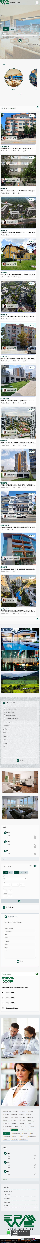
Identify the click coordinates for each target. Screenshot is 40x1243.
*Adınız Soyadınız (8, 722)
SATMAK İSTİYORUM (20, 1089)
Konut (8, 832)
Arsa (8, 850)
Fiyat (4, 882)
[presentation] (19, 94)
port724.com (8, 1240)
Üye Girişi (29, 1242)
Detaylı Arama (31, 865)
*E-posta (5, 736)
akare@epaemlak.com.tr (12, 1008)
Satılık (5, 29)
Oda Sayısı (5, 893)
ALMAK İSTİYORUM (20, 1043)
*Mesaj (5, 744)
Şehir (4, 876)
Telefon (5, 729)
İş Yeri (8, 841)
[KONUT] (13, 77)
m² (3, 888)
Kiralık (12, 29)
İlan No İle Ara (9, 907)
